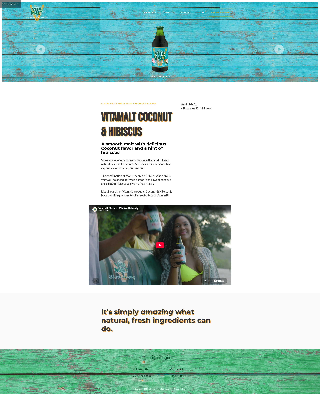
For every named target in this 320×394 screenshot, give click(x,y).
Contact (201, 12)
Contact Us (178, 369)
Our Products (151, 12)
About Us (170, 12)
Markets (185, 12)
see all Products (160, 76)
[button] (10, 4)
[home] (36, 12)
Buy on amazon (220, 12)
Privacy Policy (179, 389)
